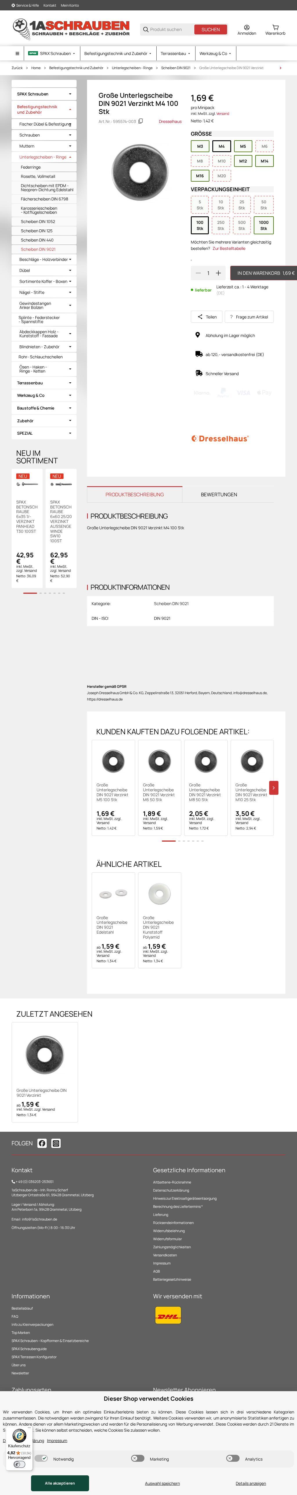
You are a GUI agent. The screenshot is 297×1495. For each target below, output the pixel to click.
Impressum (162, 1263)
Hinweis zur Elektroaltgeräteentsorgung (185, 1198)
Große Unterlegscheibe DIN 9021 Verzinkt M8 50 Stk (205, 792)
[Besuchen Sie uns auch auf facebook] (42, 1143)
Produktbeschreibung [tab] (135, 494)
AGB (156, 1271)
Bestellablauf (22, 1308)
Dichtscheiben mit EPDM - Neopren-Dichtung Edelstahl (47, 187)
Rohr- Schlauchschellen (41, 357)
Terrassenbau (30, 383)
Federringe (31, 167)
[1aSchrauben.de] (71, 29)
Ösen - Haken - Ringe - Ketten (33, 369)
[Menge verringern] (198, 273)
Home (36, 68)
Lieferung (160, 1214)
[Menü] (29, 1429)
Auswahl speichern (162, 1483)
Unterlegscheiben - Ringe (132, 68)
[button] (113, 761)
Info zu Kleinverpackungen (32, 1324)
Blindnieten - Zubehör (39, 347)
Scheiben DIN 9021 (176, 68)
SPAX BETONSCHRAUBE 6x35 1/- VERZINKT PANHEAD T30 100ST (27, 517)
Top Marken (21, 1332)
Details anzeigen (251, 1483)
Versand (222, 113)
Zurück (17, 68)
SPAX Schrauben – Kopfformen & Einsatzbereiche (50, 1340)
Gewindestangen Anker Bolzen (35, 305)
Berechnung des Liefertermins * (178, 1206)
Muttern (26, 146)
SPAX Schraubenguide (29, 1348)
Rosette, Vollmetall (38, 176)
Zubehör (25, 420)
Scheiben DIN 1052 (38, 221)
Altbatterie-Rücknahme (172, 1182)
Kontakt (50, 5)
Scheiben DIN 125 (36, 230)
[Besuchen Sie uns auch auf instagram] (56, 1143)
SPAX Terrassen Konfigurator (34, 1356)
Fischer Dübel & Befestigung (45, 124)
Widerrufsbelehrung (169, 1230)
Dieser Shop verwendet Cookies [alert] (148, 1399)
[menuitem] (52, 53)
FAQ (15, 1316)
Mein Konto (70, 5)
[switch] (41, 1458)
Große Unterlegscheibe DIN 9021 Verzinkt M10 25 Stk (251, 792)
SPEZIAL (24, 433)
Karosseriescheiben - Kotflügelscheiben (39, 210)
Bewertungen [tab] (219, 494)
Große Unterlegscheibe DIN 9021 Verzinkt (231, 68)
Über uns (19, 1365)
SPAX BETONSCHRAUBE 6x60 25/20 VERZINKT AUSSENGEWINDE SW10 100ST (61, 521)
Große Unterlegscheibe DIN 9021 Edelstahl (112, 925)
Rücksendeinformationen (173, 1222)
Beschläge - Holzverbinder (43, 259)
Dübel (24, 270)
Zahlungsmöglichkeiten (172, 1247)
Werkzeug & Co (30, 395)
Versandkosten (165, 1255)
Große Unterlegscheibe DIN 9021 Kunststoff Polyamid (158, 927)
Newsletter (20, 1373)
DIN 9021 (162, 618)
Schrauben (29, 135)
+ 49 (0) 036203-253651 (35, 1181)
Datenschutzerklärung (171, 1190)
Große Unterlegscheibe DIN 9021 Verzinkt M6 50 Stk (159, 792)
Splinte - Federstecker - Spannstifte (39, 319)
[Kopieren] (140, 121)
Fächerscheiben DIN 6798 (44, 199)
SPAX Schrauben (32, 94)
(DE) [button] (220, 293)
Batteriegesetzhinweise (172, 1279)
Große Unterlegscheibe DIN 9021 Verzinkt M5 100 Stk (112, 792)
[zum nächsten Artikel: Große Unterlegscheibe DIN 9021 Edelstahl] (280, 68)
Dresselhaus (170, 121)
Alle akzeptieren (60, 1483)
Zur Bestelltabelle (229, 248)
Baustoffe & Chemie (35, 408)
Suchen (211, 29)
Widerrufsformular (167, 1238)
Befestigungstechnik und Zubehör (76, 68)
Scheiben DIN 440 (37, 240)
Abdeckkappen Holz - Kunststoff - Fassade (39, 334)
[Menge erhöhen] (218, 273)
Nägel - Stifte (31, 292)
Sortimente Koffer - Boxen (43, 281)
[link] (44, 94)
